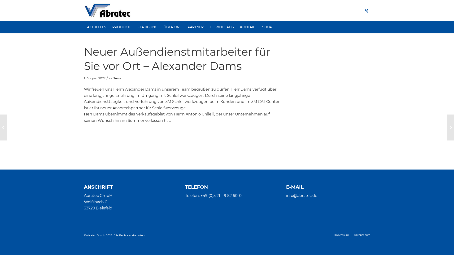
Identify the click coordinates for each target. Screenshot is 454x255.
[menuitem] (96, 27)
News (117, 78)
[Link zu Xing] (366, 10)
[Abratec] (107, 10)
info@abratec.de (301, 195)
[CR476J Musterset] (3, 127)
